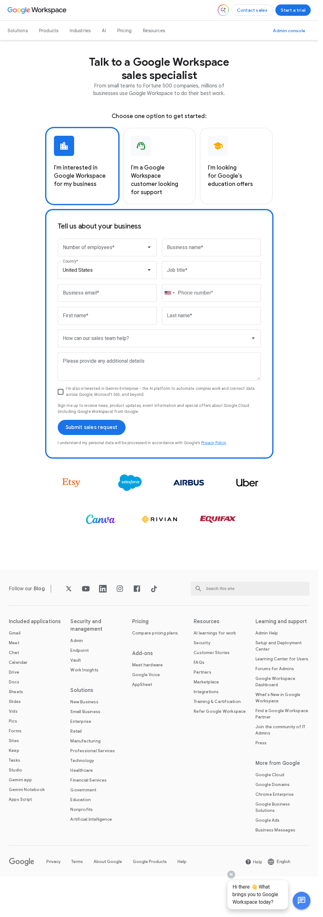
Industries (80, 30)
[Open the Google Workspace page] (38, 10)
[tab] (82, 166)
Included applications (35, 621)
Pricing (124, 30)
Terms (77, 861)
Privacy (53, 861)
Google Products (150, 861)
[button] (301, 900)
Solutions (18, 30)
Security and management (86, 625)
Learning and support (281, 621)
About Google (108, 861)
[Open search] (223, 10)
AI (104, 30)
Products (49, 30)
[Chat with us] (301, 900)
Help (182, 861)
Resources (154, 30)
